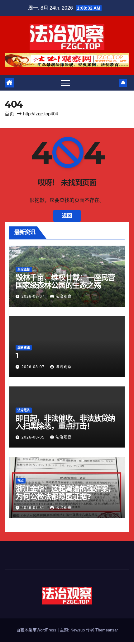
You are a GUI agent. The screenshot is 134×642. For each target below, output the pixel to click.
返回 (67, 215)
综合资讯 (23, 347)
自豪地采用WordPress (37, 630)
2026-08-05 (34, 437)
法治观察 (63, 296)
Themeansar (106, 630)
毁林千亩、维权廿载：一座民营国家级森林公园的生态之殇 (65, 281)
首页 (9, 113)
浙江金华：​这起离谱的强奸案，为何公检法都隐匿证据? (65, 492)
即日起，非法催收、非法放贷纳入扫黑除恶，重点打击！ (65, 422)
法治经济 (23, 410)
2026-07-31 (34, 508)
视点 (20, 480)
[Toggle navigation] (65, 83)
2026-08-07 (34, 296)
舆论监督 (23, 269)
